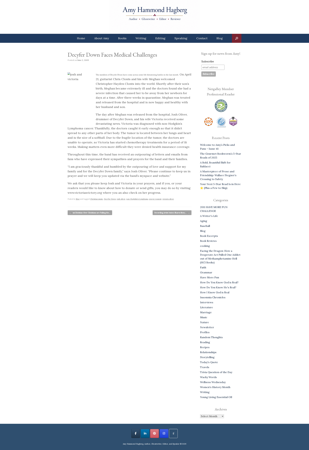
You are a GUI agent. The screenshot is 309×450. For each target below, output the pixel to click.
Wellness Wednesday (213, 382)
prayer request (155, 199)
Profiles (205, 332)
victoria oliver (168, 199)
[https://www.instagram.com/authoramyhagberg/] (164, 433)
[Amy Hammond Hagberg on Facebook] (135, 433)
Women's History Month (215, 387)
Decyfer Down (110, 199)
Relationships (208, 352)
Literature (206, 307)
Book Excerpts (209, 235)
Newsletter (207, 327)
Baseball (205, 225)
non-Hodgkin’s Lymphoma (137, 199)
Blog (219, 38)
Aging (203, 221)
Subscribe (207, 61)
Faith (203, 267)
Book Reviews (208, 240)
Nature (204, 322)
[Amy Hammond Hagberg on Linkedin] (145, 433)
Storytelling (207, 357)
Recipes (205, 347)
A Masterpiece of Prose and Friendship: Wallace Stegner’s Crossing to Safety (218, 175)
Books (122, 38)
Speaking (180, 38)
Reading (205, 342)
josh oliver (121, 199)
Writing (141, 38)
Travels (204, 367)
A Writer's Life (209, 216)
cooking (205, 245)
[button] (236, 38)
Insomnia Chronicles (212, 297)
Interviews (206, 302)
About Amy (101, 38)
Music (203, 317)
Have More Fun (209, 277)
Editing (160, 38)
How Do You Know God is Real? (219, 282)
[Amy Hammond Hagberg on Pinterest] (154, 433)
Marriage (206, 312)
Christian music (96, 199)
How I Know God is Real (214, 292)
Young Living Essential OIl (216, 397)
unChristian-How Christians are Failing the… (89, 213)
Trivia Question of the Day (216, 372)
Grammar (206, 272)
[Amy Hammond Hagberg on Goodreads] (173, 433)
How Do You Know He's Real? (218, 287)
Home (81, 38)
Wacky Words (208, 377)
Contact (201, 38)
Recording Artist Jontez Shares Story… (172, 213)
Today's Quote (209, 362)
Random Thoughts (211, 337)
